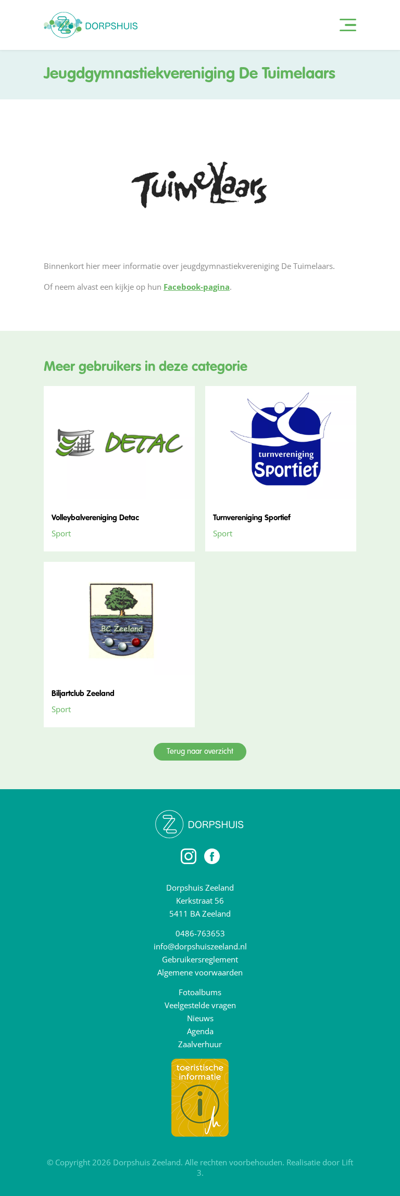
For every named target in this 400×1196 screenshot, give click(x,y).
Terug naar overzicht (200, 751)
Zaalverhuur (200, 1044)
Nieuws (200, 1018)
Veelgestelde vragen (200, 1005)
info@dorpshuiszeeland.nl (200, 946)
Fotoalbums (200, 992)
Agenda (200, 1031)
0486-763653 (200, 933)
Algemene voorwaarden (200, 972)
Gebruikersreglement (200, 959)
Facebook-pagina (197, 286)
